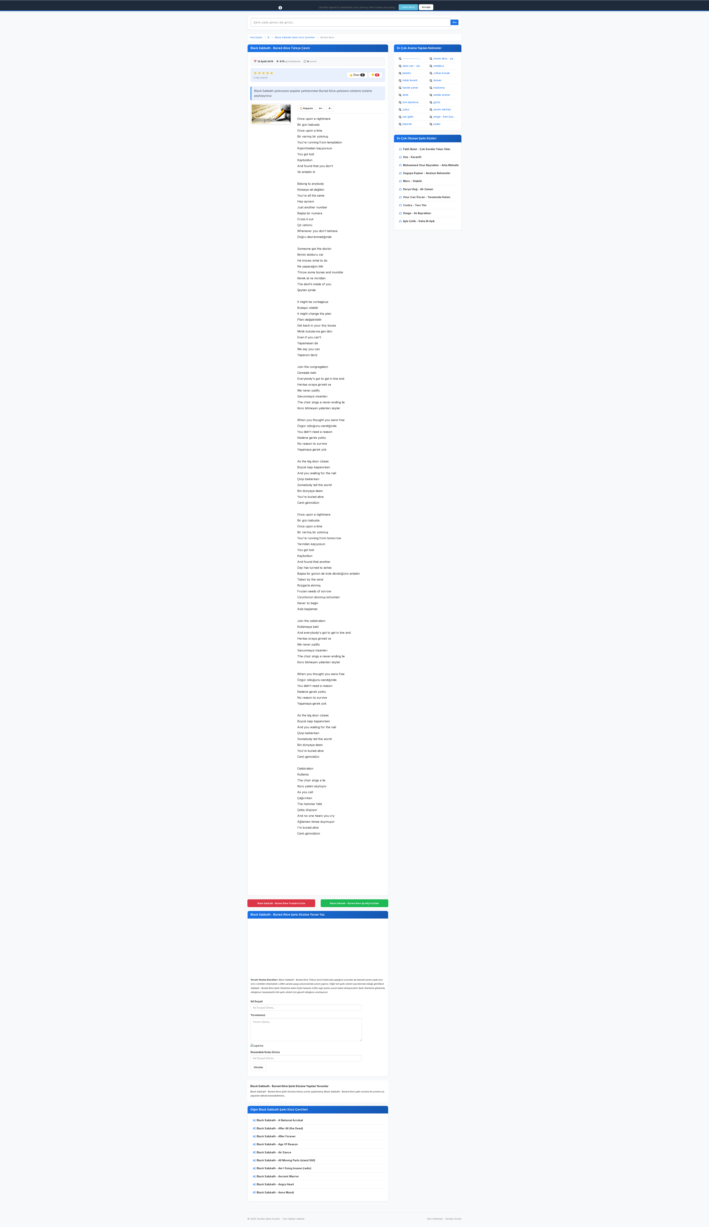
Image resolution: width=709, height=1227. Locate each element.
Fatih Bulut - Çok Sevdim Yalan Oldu (426, 149)
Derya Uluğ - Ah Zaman (418, 189)
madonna (439, 87)
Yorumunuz (258, 1015)
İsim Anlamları (435, 1218)
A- (330, 108)
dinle (405, 94)
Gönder (258, 1067)
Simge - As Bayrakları (417, 213)
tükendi (407, 124)
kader (437, 124)
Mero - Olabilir (412, 181)
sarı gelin (408, 116)
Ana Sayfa (256, 37)
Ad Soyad (257, 1001)
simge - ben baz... (444, 116)
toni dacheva (410, 102)
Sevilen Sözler (454, 1218)
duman (437, 80)
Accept (426, 7)
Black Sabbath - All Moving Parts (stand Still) (286, 1160)
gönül (436, 102)
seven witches (442, 109)
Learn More (408, 7)
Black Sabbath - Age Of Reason (277, 1144)
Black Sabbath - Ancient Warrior (278, 1176)
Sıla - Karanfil (412, 157)
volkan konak (441, 73)
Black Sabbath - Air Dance (274, 1152)
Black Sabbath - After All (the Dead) (280, 1128)
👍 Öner (356, 74)
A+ (320, 108)
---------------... (412, 58)
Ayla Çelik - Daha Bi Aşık (419, 221)
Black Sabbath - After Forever (276, 1136)
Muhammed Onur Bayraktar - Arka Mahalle (431, 165)
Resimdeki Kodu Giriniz (265, 1052)
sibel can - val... (412, 65)
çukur (406, 109)
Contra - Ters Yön (415, 205)
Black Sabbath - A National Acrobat (280, 1120)
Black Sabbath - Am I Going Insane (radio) (284, 1168)
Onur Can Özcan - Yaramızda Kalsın (426, 197)
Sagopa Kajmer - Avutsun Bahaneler (427, 173)
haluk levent (410, 80)
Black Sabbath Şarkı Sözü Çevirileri (295, 37)
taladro (407, 73)
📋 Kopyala (306, 108)
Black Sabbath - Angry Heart (275, 1184)
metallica (438, 65)
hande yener (410, 87)
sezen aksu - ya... (444, 58)
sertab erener (441, 94)
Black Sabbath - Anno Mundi (275, 1192)
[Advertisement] (271, 182)
